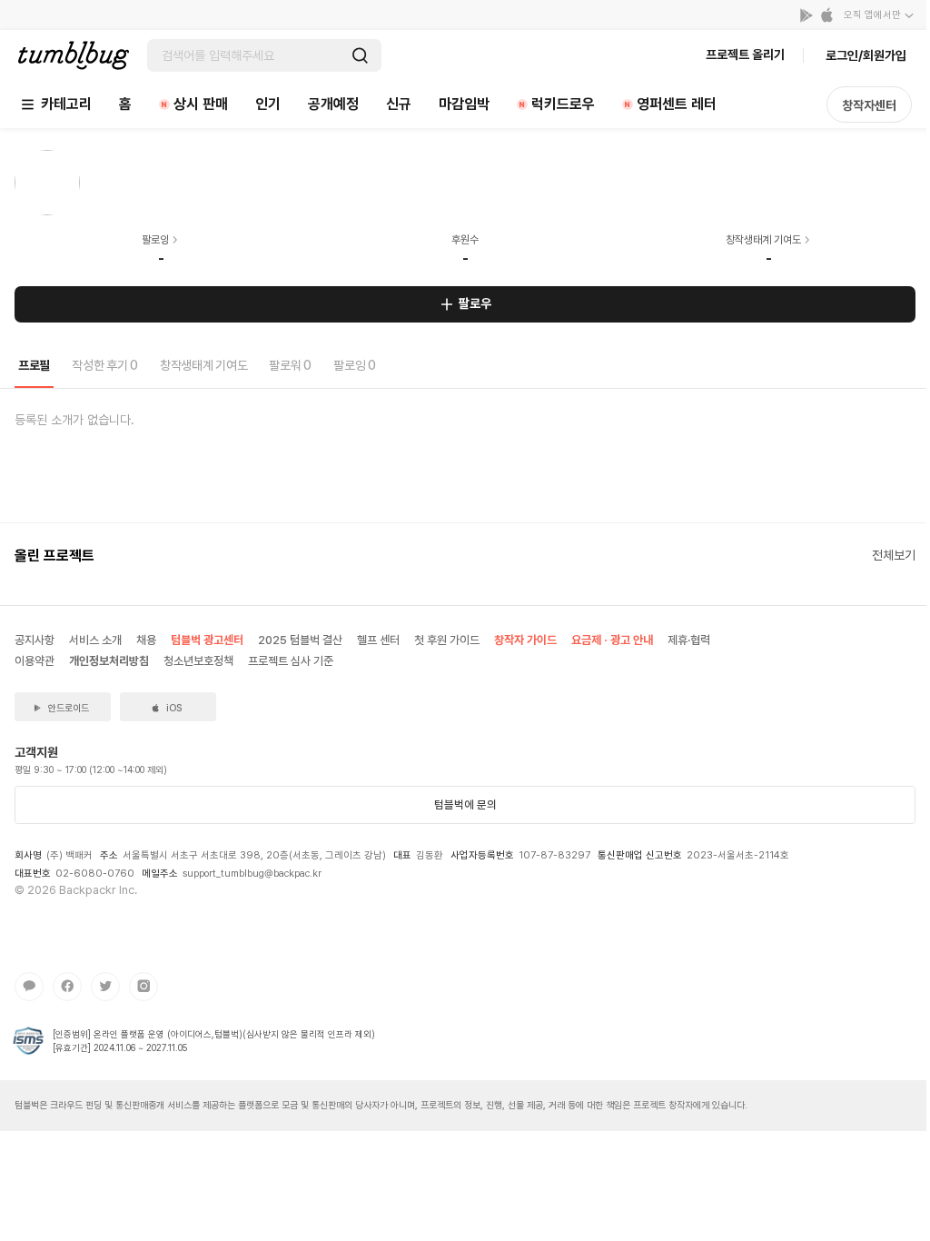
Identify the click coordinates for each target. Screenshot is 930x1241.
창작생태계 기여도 (203, 365)
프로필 (34, 365)
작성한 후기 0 (105, 365)
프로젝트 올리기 (745, 54)
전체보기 (893, 555)
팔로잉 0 (354, 365)
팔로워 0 (290, 365)
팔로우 (475, 303)
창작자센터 (869, 105)
